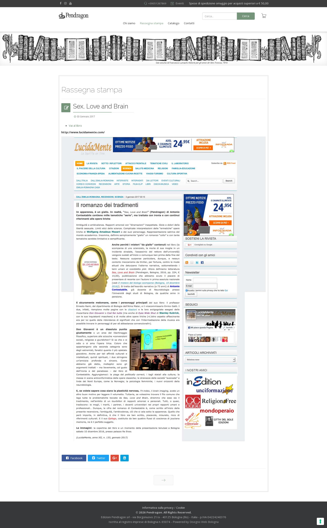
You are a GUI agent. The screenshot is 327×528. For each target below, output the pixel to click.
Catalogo (173, 23)
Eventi (179, 3)
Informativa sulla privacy (158, 507)
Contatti (189, 23)
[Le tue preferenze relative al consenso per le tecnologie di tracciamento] (320, 521)
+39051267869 (157, 3)
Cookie (180, 507)
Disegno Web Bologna (204, 522)
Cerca (245, 16)
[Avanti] (163, 480)
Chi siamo (129, 23)
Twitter (100, 458)
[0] (263, 15)
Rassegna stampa (151, 23)
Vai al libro (75, 125)
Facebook (76, 458)
